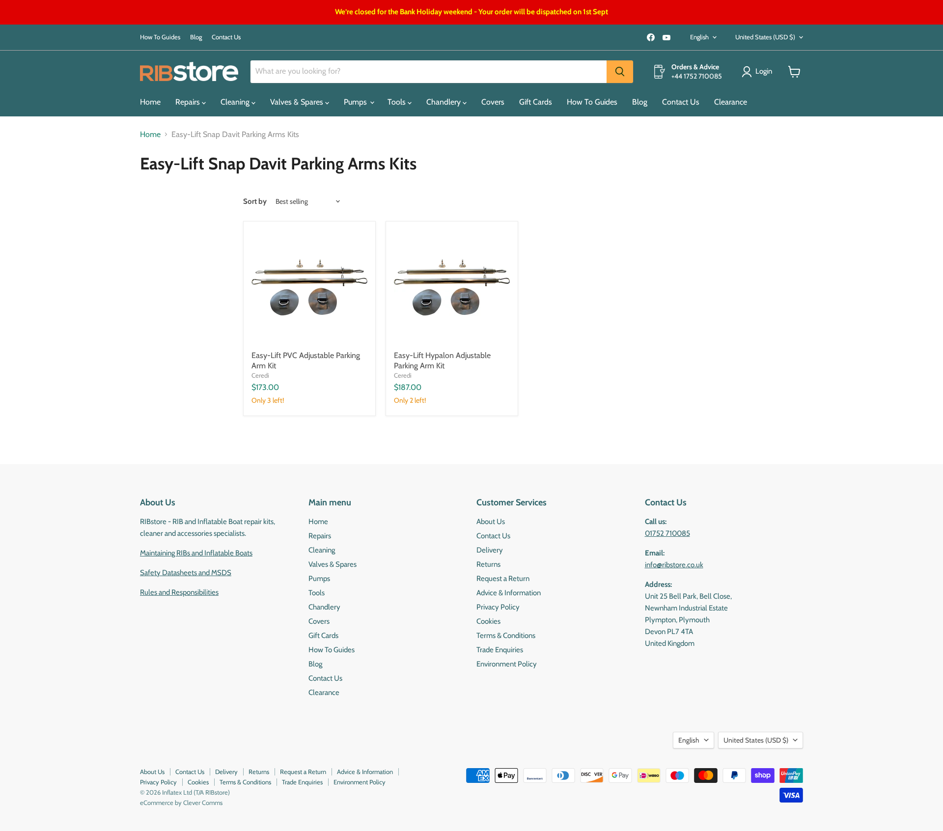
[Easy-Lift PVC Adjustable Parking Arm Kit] (309, 287)
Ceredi (260, 375)
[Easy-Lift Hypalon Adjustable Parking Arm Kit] (452, 287)
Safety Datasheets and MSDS (185, 572)
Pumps (356, 102)
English (699, 37)
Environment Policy (506, 664)
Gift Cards (535, 102)
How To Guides (160, 37)
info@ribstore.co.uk (674, 564)
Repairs (188, 102)
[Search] (620, 71)
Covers (492, 102)
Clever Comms (202, 802)
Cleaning (236, 102)
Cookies (488, 621)
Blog (196, 37)
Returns (488, 564)
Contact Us (226, 37)
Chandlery (444, 102)
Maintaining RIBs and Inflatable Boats (196, 553)
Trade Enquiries (499, 649)
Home (150, 102)
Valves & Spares (297, 102)
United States (765, 37)
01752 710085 (667, 533)
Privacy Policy (498, 607)
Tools (398, 102)
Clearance (730, 102)
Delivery (489, 550)
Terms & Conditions (505, 635)
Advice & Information (508, 592)
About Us (490, 521)
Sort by (255, 201)
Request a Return (502, 578)
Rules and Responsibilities (179, 592)
